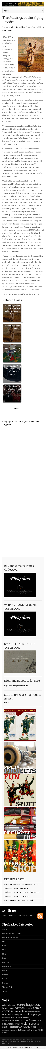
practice (5, 1027)
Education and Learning (10, 937)
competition (19, 1011)
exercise (25, 1014)
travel (24, 1030)
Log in (8, 1043)
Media (4, 950)
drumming (33, 1011)
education (7, 1014)
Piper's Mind (6, 966)
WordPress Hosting (32, 1041)
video (40, 1030)
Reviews (5, 983)
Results (5, 979)
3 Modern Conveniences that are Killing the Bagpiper (12, 348)
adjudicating (6, 1005)
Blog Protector (26, 1047)
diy (28, 1011)
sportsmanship (6, 1030)
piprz (8, 425)
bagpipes (33, 1004)
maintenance (9, 1020)
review (39, 1027)
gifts (39, 1015)
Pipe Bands (6, 962)
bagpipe (21, 1004)
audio (14, 1005)
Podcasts (5, 970)
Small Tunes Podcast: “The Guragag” (16, 896)
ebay (38, 1012)
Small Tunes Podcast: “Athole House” (16, 888)
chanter (30, 1008)
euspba (18, 1014)
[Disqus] (23, 460)
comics (7, 1011)
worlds (4, 1033)
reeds (33, 1027)
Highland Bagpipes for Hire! (16, 686)
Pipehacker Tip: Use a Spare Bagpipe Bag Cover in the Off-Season (12, 370)
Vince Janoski (17, 27)
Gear (4, 946)
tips (19, 1029)
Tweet (16, 408)
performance (33, 1020)
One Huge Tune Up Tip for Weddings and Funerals (12, 389)
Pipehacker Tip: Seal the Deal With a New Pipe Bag (21, 884)
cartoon (30, 422)
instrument (17, 1017)
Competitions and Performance (12, 933)
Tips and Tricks (7, 987)
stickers (14, 1030)
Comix (14, 422)
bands (5, 1008)
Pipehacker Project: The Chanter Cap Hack (18, 900)
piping (19, 1023)
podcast (35, 1023)
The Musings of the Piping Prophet (12, 327)
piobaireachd (8, 1024)
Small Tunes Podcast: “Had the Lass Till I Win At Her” (22, 892)
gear (35, 1014)
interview (26, 1018)
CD (26, 1008)
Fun (19, 422)
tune (29, 1029)
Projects (5, 975)
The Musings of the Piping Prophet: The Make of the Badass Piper (12, 310)
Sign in (6, 702)
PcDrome (35, 1047)
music (20, 1020)
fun (3, 425)
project (13, 1027)
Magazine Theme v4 (8, 1041)
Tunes (4, 991)
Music (4, 954)
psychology (23, 1026)
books (12, 1008)
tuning (35, 1030)
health (4, 1017)
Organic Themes (21, 1041)
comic (37, 422)
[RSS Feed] (40, 918)
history (8, 1017)
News (4, 958)
